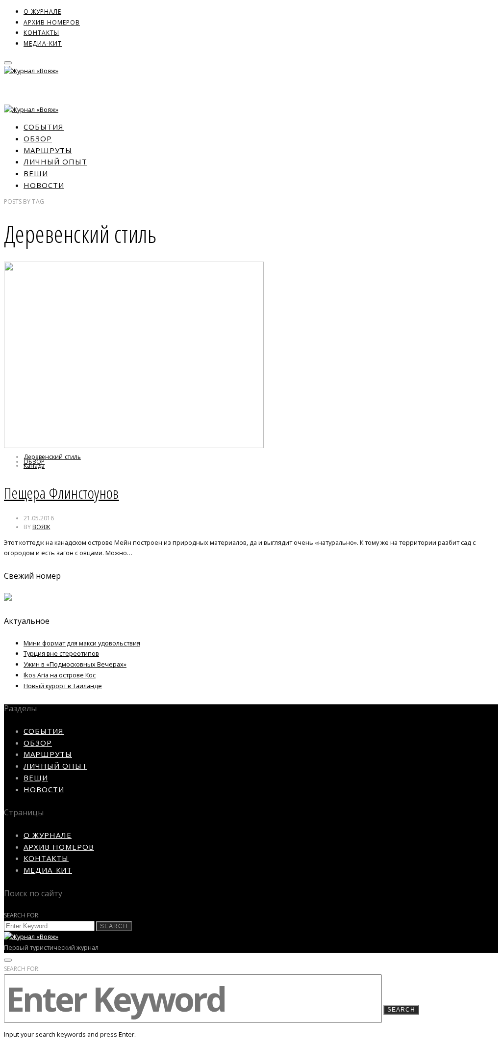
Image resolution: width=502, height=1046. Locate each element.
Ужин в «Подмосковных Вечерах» (75, 664)
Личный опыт (55, 161)
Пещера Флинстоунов (61, 492)
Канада (34, 465)
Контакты (41, 32)
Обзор (38, 138)
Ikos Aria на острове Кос (60, 675)
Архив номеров (52, 22)
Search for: (22, 915)
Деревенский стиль (52, 457)
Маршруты (48, 150)
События (44, 127)
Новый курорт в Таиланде (63, 685)
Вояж (41, 527)
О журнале (42, 11)
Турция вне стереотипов (61, 653)
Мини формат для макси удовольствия (82, 643)
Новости (44, 185)
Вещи (36, 173)
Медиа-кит (43, 43)
